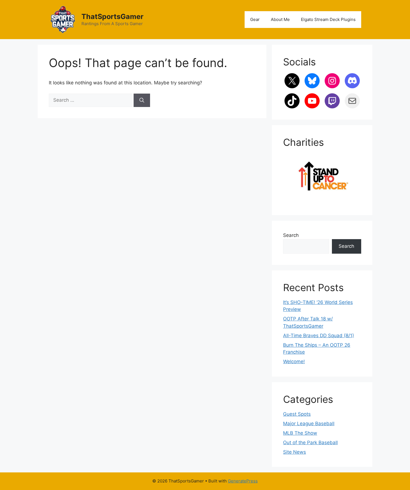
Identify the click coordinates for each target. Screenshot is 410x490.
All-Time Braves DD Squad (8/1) (318, 335)
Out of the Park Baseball (310, 442)
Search (291, 235)
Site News (294, 452)
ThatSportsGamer (112, 16)
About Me (280, 19)
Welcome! (294, 361)
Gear (255, 19)
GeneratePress (243, 481)
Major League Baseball (308, 423)
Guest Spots (297, 414)
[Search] (142, 100)
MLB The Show (300, 433)
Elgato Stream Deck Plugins (328, 19)
